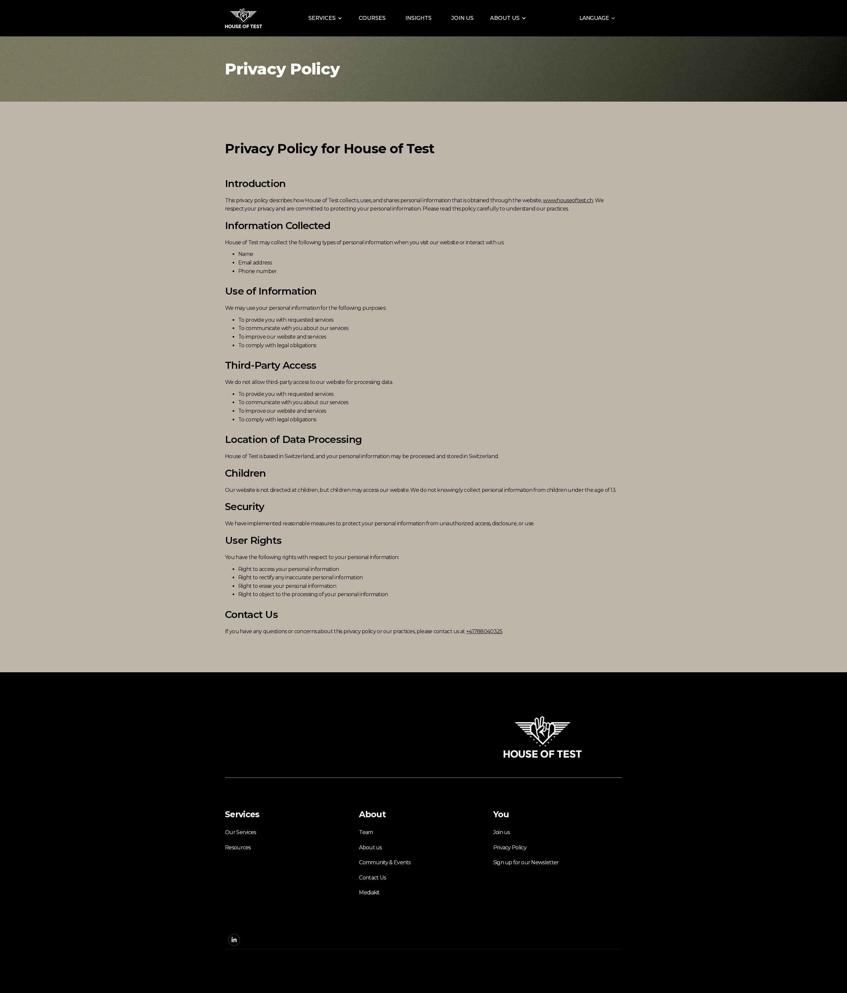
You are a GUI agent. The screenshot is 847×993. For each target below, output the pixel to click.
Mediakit (369, 892)
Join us (462, 18)
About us (370, 847)
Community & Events (384, 862)
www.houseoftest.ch (568, 200)
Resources (238, 847)
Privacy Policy (509, 847)
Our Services (240, 832)
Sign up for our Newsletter (526, 862)
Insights (418, 18)
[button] (325, 18)
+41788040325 (484, 631)
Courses (372, 18)
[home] (243, 18)
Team (366, 832)
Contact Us (372, 878)
